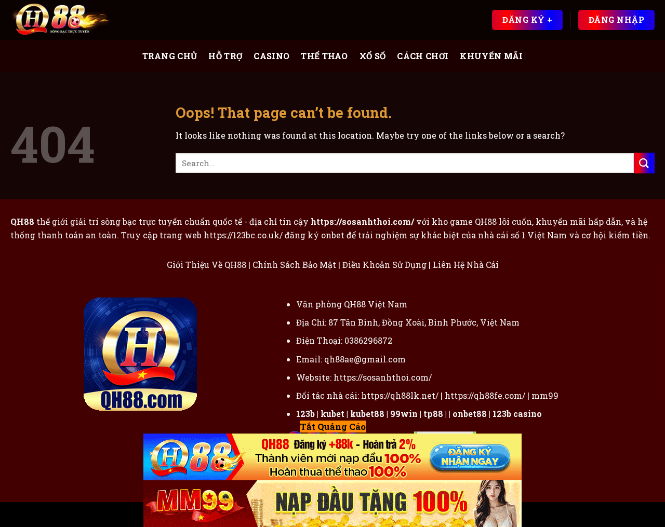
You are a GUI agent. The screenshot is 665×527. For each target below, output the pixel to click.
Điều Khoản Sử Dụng (384, 264)
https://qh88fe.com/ (485, 395)
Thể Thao (324, 55)
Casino (271, 55)
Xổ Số (373, 55)
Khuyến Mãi (491, 55)
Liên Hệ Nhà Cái (466, 264)
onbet (332, 234)
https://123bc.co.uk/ (243, 234)
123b (305, 413)
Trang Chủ (169, 55)
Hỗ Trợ (225, 55)
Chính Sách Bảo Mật (294, 264)
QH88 (486, 221)
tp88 (433, 413)
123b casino (517, 413)
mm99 (544, 395)
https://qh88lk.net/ (399, 395)
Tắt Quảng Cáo (333, 427)
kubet (332, 413)
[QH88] (62, 20)
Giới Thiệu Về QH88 (206, 264)
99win (404, 413)
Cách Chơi (422, 55)
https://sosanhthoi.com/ (383, 377)
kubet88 (367, 413)
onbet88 (470, 413)
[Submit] (644, 163)
